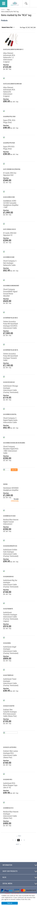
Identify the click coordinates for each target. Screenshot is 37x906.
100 (31, 27)
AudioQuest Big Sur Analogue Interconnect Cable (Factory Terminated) (10, 583)
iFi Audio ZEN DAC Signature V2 (9, 234)
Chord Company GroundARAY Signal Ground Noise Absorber (10, 292)
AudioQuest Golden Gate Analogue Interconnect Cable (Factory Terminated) (10, 553)
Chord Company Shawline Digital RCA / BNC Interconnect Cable (10, 449)
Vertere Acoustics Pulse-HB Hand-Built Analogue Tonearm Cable (10, 357)
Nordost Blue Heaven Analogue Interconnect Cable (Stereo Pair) (10, 815)
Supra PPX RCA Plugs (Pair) (8, 148)
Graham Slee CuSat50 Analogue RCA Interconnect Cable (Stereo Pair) (10, 713)
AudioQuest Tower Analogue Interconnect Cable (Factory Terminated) (10, 682)
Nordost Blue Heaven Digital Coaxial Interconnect (10, 522)
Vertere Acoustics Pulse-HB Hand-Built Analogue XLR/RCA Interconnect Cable (10, 324)
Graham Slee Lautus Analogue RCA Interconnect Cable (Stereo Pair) (10, 754)
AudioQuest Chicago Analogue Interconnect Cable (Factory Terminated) (10, 389)
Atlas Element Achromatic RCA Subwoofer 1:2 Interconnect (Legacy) (9, 57)
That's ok (9, 903)
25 (26, 27)
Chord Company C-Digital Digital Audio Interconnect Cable (10, 420)
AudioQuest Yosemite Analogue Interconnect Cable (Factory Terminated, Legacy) (10, 616)
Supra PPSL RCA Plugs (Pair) (9, 121)
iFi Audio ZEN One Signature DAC (9, 174)
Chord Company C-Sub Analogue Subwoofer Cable (10, 263)
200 (34, 27)
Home (3, 9)
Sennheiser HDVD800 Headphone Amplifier (10, 489)
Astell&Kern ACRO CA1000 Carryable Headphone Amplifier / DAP (10, 204)
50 (28, 27)
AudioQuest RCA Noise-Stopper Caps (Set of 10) (10, 785)
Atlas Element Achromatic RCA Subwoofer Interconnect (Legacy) (9, 91)
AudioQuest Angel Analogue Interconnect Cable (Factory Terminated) (10, 650)
